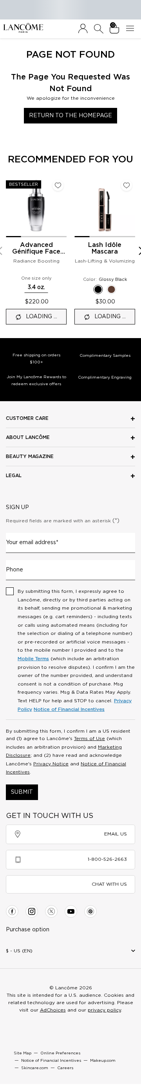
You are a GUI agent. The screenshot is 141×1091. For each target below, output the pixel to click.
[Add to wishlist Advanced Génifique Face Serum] (57, 185)
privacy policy (104, 1010)
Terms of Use (89, 738)
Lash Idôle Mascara (104, 248)
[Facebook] (12, 911)
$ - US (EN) (19, 950)
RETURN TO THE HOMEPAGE (70, 115)
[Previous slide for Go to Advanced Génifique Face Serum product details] (10, 207)
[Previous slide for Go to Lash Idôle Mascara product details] (79, 207)
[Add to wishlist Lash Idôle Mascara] (126, 185)
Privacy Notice (51, 763)
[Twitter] (51, 911)
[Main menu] (131, 28)
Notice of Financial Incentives (69, 709)
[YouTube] (71, 911)
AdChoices (53, 1010)
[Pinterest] (90, 911)
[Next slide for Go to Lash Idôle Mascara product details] (130, 207)
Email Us (115, 834)
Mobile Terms (33, 658)
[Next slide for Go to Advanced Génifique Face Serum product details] (62, 207)
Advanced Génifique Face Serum (36, 248)
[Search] (98, 28)
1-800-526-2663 (107, 859)
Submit (22, 792)
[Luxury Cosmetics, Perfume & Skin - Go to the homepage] (23, 28)
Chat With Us (109, 884)
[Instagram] (31, 911)
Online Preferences (60, 1053)
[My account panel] (83, 29)
